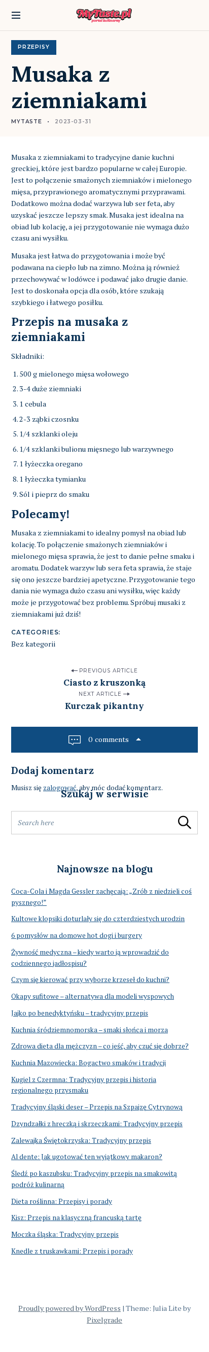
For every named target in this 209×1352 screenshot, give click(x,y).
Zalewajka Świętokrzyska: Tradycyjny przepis (81, 1140)
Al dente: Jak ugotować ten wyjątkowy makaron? (86, 1156)
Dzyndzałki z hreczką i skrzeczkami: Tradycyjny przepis (97, 1123)
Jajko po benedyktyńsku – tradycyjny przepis (79, 1013)
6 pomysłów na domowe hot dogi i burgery (76, 935)
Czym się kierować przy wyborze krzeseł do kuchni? (90, 979)
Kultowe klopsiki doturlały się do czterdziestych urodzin (98, 918)
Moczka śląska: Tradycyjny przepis (65, 1234)
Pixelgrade (104, 1320)
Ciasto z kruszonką (104, 682)
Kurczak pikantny (104, 706)
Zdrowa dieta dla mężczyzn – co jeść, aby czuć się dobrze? (100, 1046)
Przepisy (34, 47)
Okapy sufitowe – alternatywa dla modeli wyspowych (92, 996)
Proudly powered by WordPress (69, 1308)
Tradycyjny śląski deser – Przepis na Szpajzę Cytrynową (97, 1106)
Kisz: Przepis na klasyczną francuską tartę (76, 1217)
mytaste (26, 121)
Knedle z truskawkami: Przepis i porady (72, 1251)
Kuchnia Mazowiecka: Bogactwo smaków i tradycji (88, 1062)
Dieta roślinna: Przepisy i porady (61, 1201)
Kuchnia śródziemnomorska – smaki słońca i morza (89, 1029)
